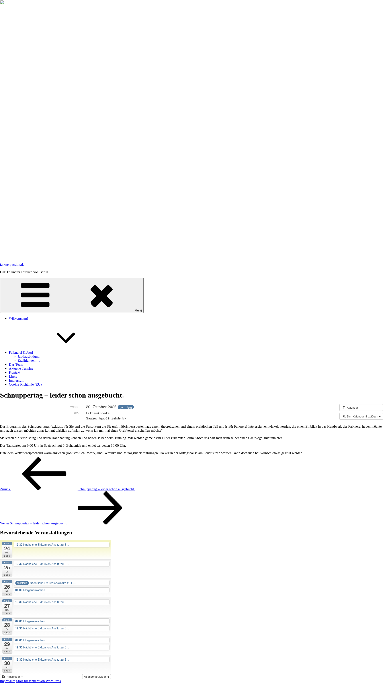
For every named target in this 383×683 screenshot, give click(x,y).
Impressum (16, 380)
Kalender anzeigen (95, 676)
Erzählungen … (29, 360)
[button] (361, 416)
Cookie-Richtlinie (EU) (25, 384)
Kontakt (14, 372)
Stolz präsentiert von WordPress (38, 681)
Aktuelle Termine (21, 368)
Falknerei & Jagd (21, 352)
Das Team (16, 364)
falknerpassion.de (12, 264)
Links (13, 376)
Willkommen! (18, 318)
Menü (138, 310)
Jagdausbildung (28, 356)
